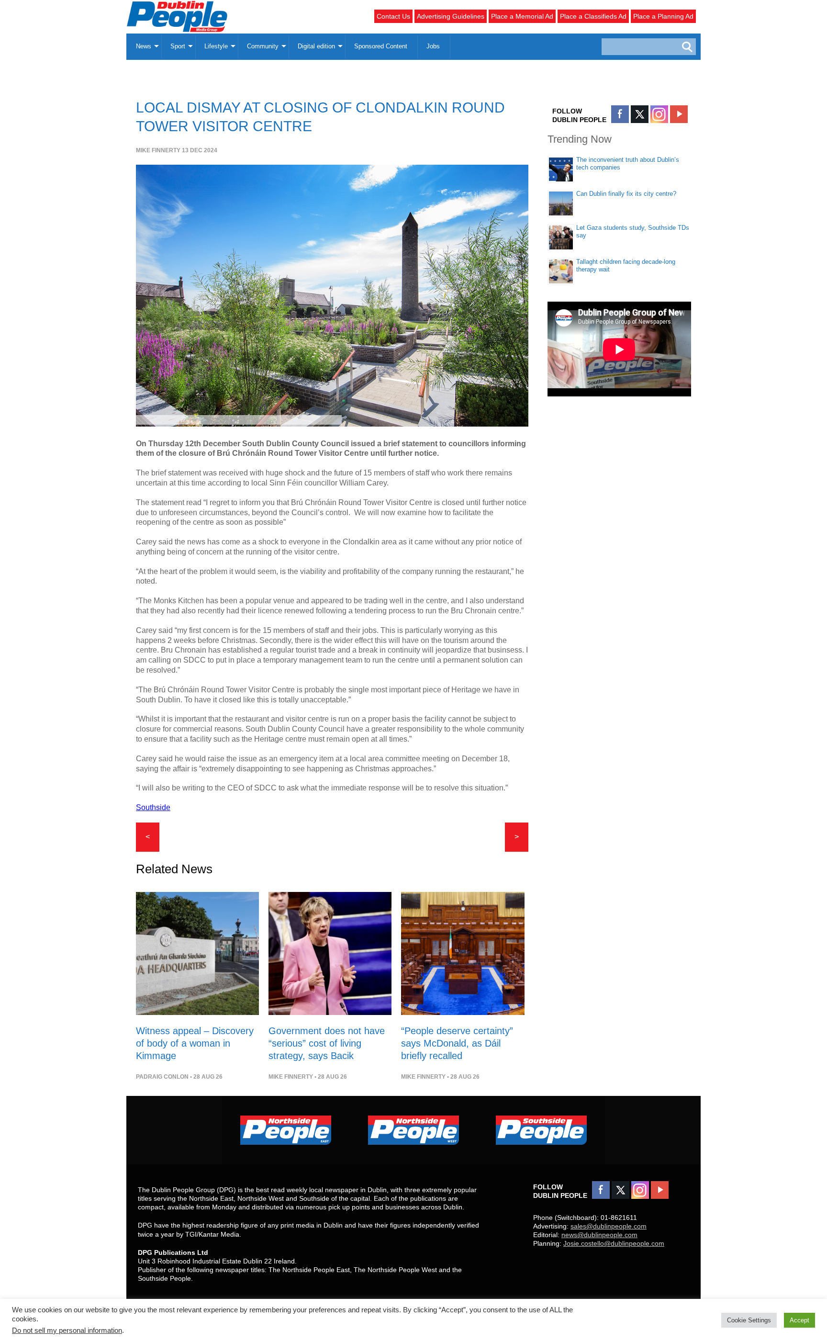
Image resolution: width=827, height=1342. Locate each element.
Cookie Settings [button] (749, 1320)
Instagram (659, 114)
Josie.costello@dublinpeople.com (613, 1243)
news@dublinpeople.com (599, 1235)
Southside (153, 807)
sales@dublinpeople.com (608, 1226)
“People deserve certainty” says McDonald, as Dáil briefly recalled (457, 1043)
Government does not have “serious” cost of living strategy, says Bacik (326, 1043)
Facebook (620, 114)
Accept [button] (799, 1320)
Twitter (639, 114)
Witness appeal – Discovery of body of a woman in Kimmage (195, 1043)
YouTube (679, 114)
